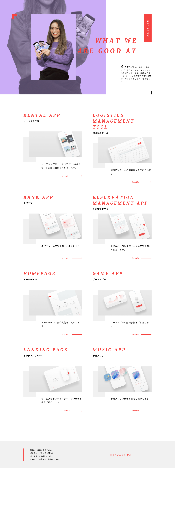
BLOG (139, 503)
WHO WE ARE (115, 495)
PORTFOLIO (144, 499)
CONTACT (142, 507)
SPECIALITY (114, 507)
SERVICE (142, 491)
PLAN (139, 495)
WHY (112, 499)
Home (110, 491)
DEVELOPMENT (116, 503)
